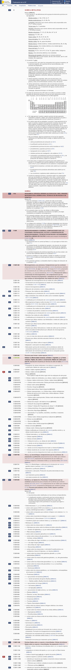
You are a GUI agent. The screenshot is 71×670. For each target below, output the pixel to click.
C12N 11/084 (17, 663)
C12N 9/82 (16, 612)
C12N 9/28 (16, 540)
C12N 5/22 (16, 445)
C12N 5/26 (16, 450)
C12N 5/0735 (17, 382)
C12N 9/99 (16, 639)
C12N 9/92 (16, 625)
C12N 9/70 (16, 596)
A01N (31, 167)
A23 (35, 171)
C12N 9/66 (16, 592)
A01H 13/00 (29, 297)
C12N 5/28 (16, 452)
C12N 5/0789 (17, 417)
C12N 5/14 (16, 436)
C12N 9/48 (16, 570)
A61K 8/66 (32, 483)
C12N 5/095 (17, 428)
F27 (38, 134)
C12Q (43, 201)
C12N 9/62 (16, 588)
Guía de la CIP (56, 1)
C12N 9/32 (16, 545)
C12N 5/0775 (17, 397)
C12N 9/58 (16, 583)
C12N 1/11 (16, 293)
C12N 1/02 (16, 280)
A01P (34, 249)
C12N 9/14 (16, 523)
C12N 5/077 (17, 391)
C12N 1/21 (16, 317)
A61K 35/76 (31, 458)
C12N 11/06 (17, 654)
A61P (54, 253)
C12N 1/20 (16, 315)
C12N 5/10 (16, 430)
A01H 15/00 (34, 304)
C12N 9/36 (16, 549)
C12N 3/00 (16, 355)
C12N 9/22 (47, 518)
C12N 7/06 (16, 475)
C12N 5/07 (16, 372)
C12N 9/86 (16, 616)
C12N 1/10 (16, 291)
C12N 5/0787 (17, 412)
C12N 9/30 (16, 542)
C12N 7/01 (16, 464)
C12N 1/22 (16, 319)
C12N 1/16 (16, 308)
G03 (62, 155)
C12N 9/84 (16, 614)
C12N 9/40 (16, 557)
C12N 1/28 (16, 334)
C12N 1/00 (16, 265)
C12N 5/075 (17, 387)
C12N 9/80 (16, 610)
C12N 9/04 (16, 508)
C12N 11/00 (36, 284)
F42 (63, 173)
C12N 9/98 (16, 633)
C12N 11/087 (17, 665)
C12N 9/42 (16, 561)
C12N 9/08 (16, 516)
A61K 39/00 (50, 273)
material (52, 267)
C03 (65, 133)
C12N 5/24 (16, 447)
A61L (50, 144)
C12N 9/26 (16, 536)
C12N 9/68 (16, 594)
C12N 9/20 (16, 529)
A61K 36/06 (57, 269)
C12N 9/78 (16, 605)
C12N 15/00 (44, 466)
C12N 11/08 (17, 656)
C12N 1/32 (16, 338)
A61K (54, 142)
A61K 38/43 (33, 485)
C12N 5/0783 (17, 406)
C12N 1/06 (16, 287)
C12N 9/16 (16, 525)
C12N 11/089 (17, 667)
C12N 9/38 (16, 553)
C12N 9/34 (16, 547)
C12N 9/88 (16, 620)
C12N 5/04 (16, 369)
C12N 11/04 (17, 650)
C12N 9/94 (16, 627)
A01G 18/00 (53, 302)
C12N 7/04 (16, 471)
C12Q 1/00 (28, 238)
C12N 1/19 (16, 313)
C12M (39, 201)
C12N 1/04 (16, 282)
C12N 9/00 (16, 480)
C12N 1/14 (16, 302)
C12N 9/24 (16, 534)
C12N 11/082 (17, 659)
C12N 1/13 (16, 300)
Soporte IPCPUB (56, 3)
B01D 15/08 (30, 257)
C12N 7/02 (16, 468)
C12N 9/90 (16, 623)
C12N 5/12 (16, 434)
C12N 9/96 (16, 629)
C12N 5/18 (16, 441)
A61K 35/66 (32, 269)
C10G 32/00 (29, 332)
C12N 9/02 (16, 505)
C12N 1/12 (16, 295)
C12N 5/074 (17, 384)
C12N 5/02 (16, 365)
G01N (60, 153)
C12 (15, 193)
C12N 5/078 (17, 401)
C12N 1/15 (16, 306)
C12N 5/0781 (17, 404)
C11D (26, 487)
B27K (49, 151)
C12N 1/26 (16, 328)
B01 (53, 149)
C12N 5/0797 (17, 423)
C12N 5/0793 (17, 421)
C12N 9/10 (16, 518)
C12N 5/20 (16, 443)
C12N (15, 230)
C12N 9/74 (16, 601)
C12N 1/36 (16, 345)
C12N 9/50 (16, 574)
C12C (54, 225)
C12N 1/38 (16, 347)
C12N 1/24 (16, 324)
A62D (62, 146)
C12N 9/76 (16, 603)
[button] (9, 10)
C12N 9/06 (16, 512)
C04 (67, 183)
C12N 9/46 (16, 568)
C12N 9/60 (16, 585)
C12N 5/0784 (17, 408)
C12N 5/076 (17, 389)
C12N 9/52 (16, 576)
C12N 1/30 (16, 336)
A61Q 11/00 (39, 483)
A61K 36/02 (44, 269)
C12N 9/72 (16, 599)
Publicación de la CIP (19, 2)
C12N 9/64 (16, 590)
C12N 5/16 (16, 439)
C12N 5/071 (17, 378)
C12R (43, 223)
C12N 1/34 (16, 342)
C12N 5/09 (16, 426)
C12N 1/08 (16, 289)
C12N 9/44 (16, 564)
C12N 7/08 (16, 477)
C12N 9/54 (16, 579)
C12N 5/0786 (17, 410)
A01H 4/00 (65, 361)
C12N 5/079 (17, 419)
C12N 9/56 (16, 581)
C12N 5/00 (16, 358)
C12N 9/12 (16, 520)
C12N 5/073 (17, 380)
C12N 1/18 (16, 310)
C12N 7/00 (16, 455)
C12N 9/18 (16, 527)
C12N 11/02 (17, 646)
